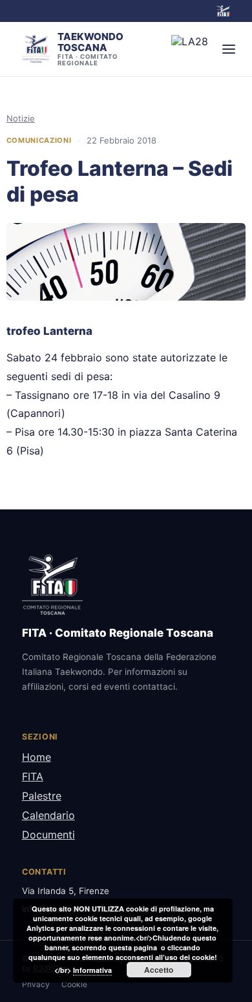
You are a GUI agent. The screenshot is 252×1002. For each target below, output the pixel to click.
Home (36, 757)
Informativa (92, 970)
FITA (32, 776)
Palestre (41, 795)
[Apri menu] (228, 49)
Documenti (48, 834)
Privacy (36, 984)
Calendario (48, 815)
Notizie (20, 118)
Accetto (158, 969)
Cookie (74, 984)
